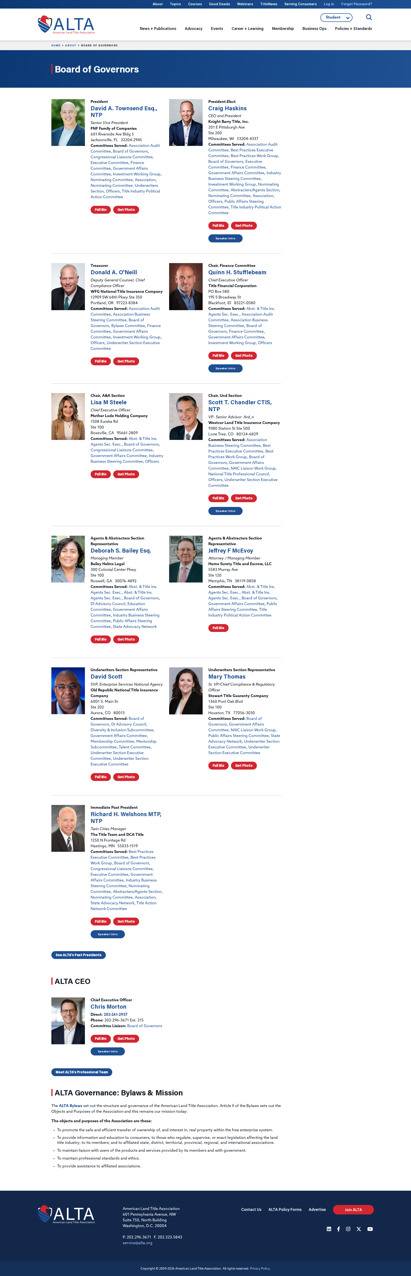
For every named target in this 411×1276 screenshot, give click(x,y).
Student (336, 19)
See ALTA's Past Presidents (79, 955)
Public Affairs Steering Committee (238, 736)
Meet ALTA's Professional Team (82, 1072)
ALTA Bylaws (70, 1106)
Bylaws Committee (128, 326)
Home (55, 45)
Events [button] (217, 28)
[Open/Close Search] (369, 17)
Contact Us (251, 1209)
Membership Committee (112, 742)
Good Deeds (219, 4)
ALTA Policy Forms (285, 1209)
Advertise (317, 1209)
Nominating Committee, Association (123, 180)
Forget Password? (356, 4)
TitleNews (268, 4)
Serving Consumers (300, 4)
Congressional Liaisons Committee (122, 157)
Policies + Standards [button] (353, 28)
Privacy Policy (259, 1268)
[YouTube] (370, 1229)
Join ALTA (353, 1209)
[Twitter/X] (359, 1229)
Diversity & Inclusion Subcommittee (122, 730)
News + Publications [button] (158, 28)
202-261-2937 (115, 1015)
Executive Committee (109, 163)
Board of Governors (130, 152)
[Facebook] (339, 1229)
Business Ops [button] (315, 28)
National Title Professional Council (238, 474)
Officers (113, 191)
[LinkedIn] (329, 1229)
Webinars (245, 4)
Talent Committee (135, 747)
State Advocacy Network (135, 627)
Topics (175, 4)
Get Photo (126, 209)
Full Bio (101, 209)
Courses (195, 4)
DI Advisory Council (108, 604)
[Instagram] (349, 1229)
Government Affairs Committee (236, 173)
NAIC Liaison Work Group (253, 469)
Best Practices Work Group (254, 156)
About (158, 4)
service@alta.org (137, 1243)
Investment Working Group (137, 174)
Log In (329, 4)
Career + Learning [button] (248, 28)
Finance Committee (248, 167)
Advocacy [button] (193, 28)
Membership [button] (283, 28)
